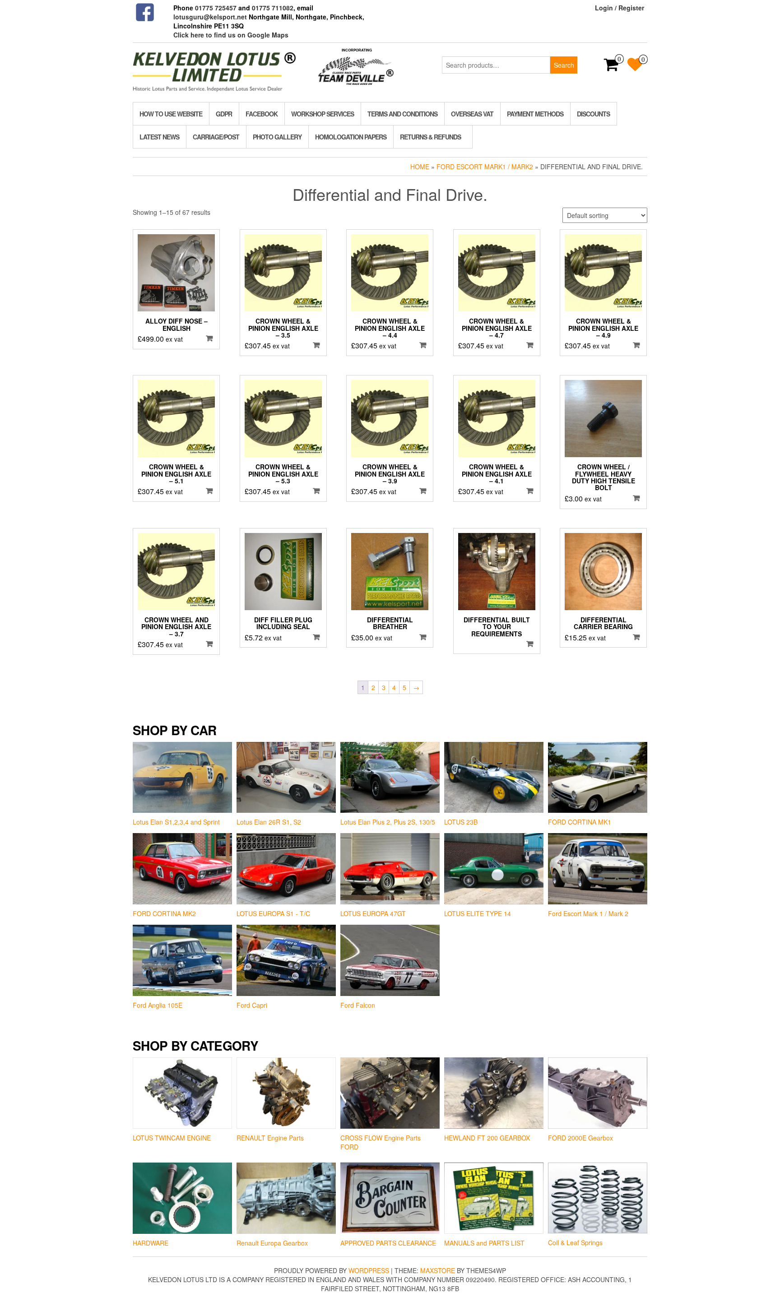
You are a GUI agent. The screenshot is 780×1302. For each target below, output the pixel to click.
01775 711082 (272, 7)
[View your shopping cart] (611, 67)
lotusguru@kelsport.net (210, 16)
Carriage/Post (216, 136)
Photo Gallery (277, 136)
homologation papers (350, 136)
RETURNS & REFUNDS (430, 136)
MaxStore (437, 1270)
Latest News (159, 136)
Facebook (262, 113)
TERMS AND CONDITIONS (402, 113)
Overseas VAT (472, 113)
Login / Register (619, 7)
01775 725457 (216, 7)
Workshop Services (322, 113)
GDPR (224, 113)
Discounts (593, 113)
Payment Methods (535, 113)
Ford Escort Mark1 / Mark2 (484, 166)
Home (419, 166)
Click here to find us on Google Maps (230, 34)
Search (564, 65)
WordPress (368, 1270)
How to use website (170, 113)
